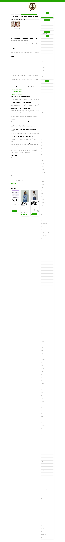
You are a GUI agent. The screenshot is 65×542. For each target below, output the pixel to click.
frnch (41, 214)
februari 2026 (42, 46)
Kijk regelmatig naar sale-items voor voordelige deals (17, 94)
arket (41, 109)
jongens (42, 284)
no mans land (42, 383)
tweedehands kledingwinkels (44, 480)
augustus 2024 (42, 73)
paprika (42, 416)
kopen (41, 323)
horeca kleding (42, 262)
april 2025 (42, 61)
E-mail (12, 171)
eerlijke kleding (42, 184)
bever (41, 127)
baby (41, 115)
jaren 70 (42, 274)
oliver (41, 395)
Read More (16, 210)
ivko (41, 266)
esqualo (42, 196)
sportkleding (42, 453)
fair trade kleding (43, 199)
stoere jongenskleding (43, 461)
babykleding (42, 118)
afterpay (42, 94)
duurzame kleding (43, 181)
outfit (41, 410)
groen (41, 226)
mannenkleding (42, 341)
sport (41, 452)
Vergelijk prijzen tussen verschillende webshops (17, 89)
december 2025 (43, 49)
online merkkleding (43, 401)
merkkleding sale (43, 359)
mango (41, 338)
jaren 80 (42, 275)
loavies (41, 332)
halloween (42, 244)
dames (15, 28)
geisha (41, 220)
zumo (41, 531)
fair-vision (17, 19)
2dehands (42, 88)
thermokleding (42, 468)
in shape (42, 265)
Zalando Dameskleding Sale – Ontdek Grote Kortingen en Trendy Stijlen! (35, 202)
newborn (42, 374)
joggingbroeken (43, 281)
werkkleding (42, 501)
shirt (41, 437)
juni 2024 (42, 76)
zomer (41, 525)
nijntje (41, 377)
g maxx (42, 217)
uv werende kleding (43, 483)
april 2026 (42, 43)
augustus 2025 (42, 55)
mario (41, 344)
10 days (42, 82)
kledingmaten (42, 314)
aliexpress (42, 100)
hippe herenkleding (43, 259)
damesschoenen (43, 172)
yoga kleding (42, 513)
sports (41, 455)
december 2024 (43, 67)
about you (42, 91)
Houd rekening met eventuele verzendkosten (17, 91)
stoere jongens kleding (43, 459)
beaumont (42, 121)
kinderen (42, 299)
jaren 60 (42, 272)
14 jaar (41, 85)
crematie (42, 160)
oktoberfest (42, 392)
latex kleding (42, 326)
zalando (42, 519)
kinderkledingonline (43, 302)
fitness (41, 211)
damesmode (42, 169)
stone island (42, 462)
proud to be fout (43, 425)
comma (42, 154)
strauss (42, 464)
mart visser (42, 347)
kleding (42, 305)
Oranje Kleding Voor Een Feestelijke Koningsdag (47, 24)
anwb (41, 106)
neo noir (42, 371)
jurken (41, 293)
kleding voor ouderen (43, 311)
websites (42, 498)
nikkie (41, 380)
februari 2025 (42, 64)
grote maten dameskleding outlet (45, 232)
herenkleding (42, 253)
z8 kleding (42, 516)
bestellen (42, 124)
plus (41, 419)
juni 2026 (42, 40)
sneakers (42, 443)
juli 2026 (42, 39)
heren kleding (42, 250)
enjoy (41, 190)
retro (41, 428)
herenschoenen (43, 256)
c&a (41, 142)
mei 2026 (42, 42)
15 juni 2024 (13, 19)
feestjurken (42, 205)
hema (41, 247)
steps (41, 456)
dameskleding (18, 28)
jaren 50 (42, 271)
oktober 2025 (42, 52)
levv (41, 329)
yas (41, 507)
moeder (42, 365)
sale (41, 431)
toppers (42, 471)
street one (42, 465)
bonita (41, 136)
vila (41, 486)
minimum (42, 362)
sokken (41, 450)
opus (41, 404)
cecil (41, 148)
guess (41, 238)
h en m (41, 241)
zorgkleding (42, 528)
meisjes (42, 353)
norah (41, 386)
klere (41, 317)
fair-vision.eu (32, 10)
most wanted (42, 368)
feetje (41, 208)
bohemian (42, 133)
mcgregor (42, 350)
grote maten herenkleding (44, 235)
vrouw (41, 492)
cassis (41, 145)
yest (41, 510)
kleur (41, 320)
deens (41, 175)
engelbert (42, 187)
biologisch (42, 130)
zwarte (41, 537)
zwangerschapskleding (43, 534)
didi (41, 178)
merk (41, 356)
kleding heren (42, 308)
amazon (42, 103)
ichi (41, 263)
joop (41, 287)
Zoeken (47, 17)
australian (42, 112)
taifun (41, 467)
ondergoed (42, 398)
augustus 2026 (42, 37)
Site (11, 175)
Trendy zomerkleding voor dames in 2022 (46, 27)
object (41, 389)
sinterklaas (42, 440)
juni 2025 (42, 58)
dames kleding (42, 163)
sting (41, 458)
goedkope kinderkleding (44, 223)
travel (41, 474)
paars (41, 413)
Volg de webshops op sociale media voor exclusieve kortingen (18, 93)
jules (41, 290)
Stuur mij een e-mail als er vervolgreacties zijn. (17, 180)
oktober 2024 (42, 70)
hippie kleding (42, 260)
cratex (41, 157)
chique (41, 151)
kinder (41, 296)
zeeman (42, 522)
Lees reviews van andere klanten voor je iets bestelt (17, 90)
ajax (41, 97)
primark (42, 422)
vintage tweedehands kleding (44, 489)
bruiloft (41, 139)
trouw (41, 477)
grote (41, 229)
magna (41, 335)
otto (41, 407)
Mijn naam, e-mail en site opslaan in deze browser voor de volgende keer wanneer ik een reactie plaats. (24, 176)
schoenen (42, 434)
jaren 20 (42, 268)
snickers (42, 446)
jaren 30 (42, 269)
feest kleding (42, 202)
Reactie (12, 157)
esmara (42, 193)
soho (41, 449)
